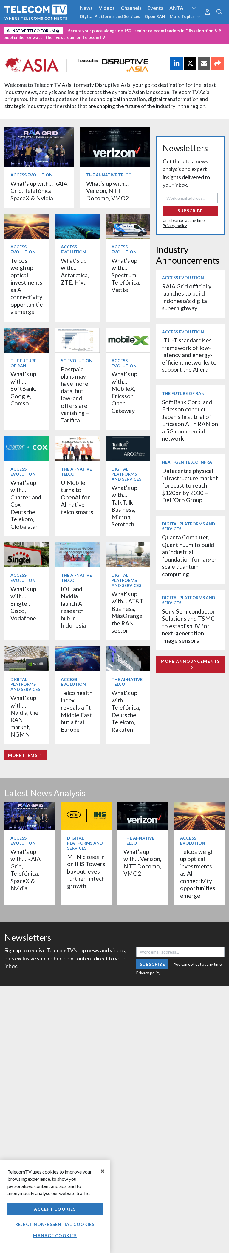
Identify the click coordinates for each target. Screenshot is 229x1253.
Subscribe (190, 210)
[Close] (102, 1171)
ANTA (176, 8)
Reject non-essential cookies (55, 1224)
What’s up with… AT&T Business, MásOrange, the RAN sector (128, 612)
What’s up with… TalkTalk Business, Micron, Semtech (124, 506)
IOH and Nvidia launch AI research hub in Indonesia (73, 607)
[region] (55, 1206)
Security (15, 39)
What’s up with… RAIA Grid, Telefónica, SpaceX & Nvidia (38, 191)
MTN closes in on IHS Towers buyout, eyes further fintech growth (86, 871)
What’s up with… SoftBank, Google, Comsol (23, 388)
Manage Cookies (55, 1235)
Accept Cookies (55, 1209)
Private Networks (186, 29)
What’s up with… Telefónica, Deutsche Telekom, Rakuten (126, 711)
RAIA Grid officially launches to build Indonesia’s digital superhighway (186, 297)
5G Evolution (76, 360)
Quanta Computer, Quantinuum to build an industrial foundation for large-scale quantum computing (189, 555)
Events (155, 8)
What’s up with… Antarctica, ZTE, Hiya (75, 271)
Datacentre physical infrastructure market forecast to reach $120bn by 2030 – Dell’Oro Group (190, 485)
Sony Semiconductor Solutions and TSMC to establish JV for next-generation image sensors (188, 626)
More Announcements (190, 661)
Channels (131, 8)
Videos (107, 8)
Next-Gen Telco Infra (187, 462)
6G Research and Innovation (132, 29)
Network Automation (72, 29)
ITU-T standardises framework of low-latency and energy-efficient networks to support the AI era (189, 355)
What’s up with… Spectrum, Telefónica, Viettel (126, 275)
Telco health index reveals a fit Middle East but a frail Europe (76, 711)
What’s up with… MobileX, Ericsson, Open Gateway (124, 392)
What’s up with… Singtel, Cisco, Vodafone (23, 603)
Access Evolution (25, 29)
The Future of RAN (23, 363)
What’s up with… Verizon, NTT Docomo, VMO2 (107, 191)
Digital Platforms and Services (110, 16)
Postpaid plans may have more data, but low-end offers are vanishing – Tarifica (75, 395)
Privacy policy (175, 225)
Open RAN (155, 16)
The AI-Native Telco (109, 174)
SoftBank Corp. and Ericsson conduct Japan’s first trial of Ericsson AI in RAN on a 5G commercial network (190, 420)
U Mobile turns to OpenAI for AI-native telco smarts (77, 497)
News (86, 8)
